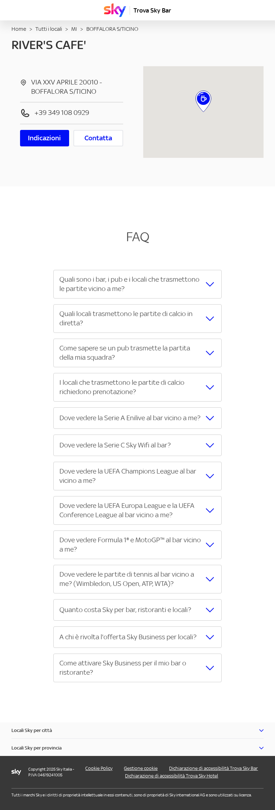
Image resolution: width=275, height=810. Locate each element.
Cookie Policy (98, 768)
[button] (137, 284)
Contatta (98, 138)
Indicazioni (44, 138)
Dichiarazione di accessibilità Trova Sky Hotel (171, 776)
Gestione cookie (141, 768)
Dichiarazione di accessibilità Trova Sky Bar (213, 768)
